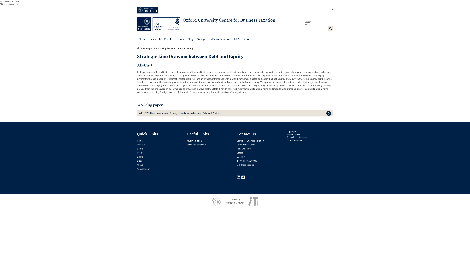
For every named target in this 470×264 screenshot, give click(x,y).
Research (141, 144)
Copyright (291, 131)
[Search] (330, 28)
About (140, 165)
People (140, 152)
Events (140, 156)
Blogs (139, 161)
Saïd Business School (196, 144)
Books (140, 148)
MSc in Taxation (194, 140)
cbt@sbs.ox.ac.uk (246, 165)
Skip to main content (9, 4)
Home (140, 140)
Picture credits (293, 134)
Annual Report (143, 169)
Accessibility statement (297, 137)
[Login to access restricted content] (332, 10)
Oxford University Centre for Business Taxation (229, 20)
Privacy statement (295, 140)
